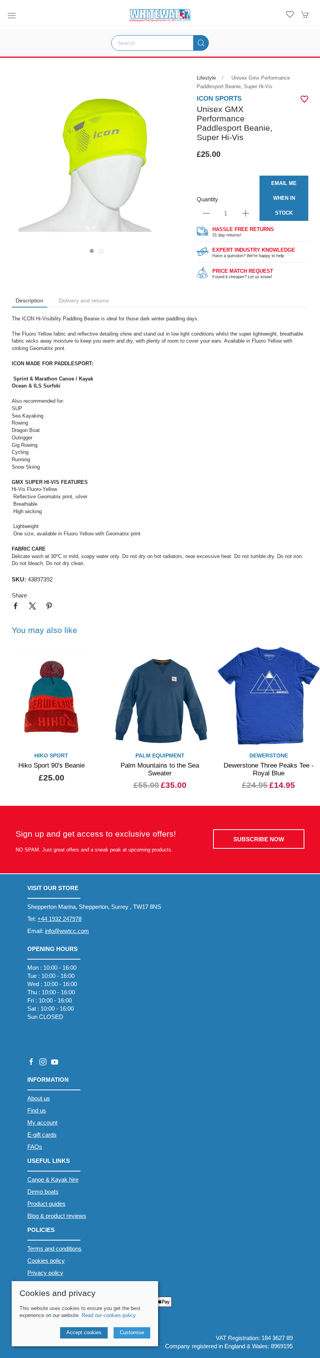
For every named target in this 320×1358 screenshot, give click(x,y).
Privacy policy (45, 1272)
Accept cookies (83, 1332)
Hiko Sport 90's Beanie (51, 765)
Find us (36, 1110)
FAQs (34, 1146)
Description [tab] (29, 300)
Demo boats (43, 1191)
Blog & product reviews (56, 1215)
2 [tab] (103, 253)
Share (19, 595)
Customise (132, 1332)
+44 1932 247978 (59, 918)
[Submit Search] (201, 43)
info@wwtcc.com (67, 931)
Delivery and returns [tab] (84, 300)
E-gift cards (42, 1134)
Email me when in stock (284, 198)
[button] (12, 15)
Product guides (46, 1203)
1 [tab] (94, 253)
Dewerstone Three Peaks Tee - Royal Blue (269, 769)
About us (38, 1098)
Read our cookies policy (109, 1315)
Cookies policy (46, 1260)
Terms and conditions (54, 1248)
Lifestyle (206, 78)
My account (42, 1122)
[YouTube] (55, 1062)
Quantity (207, 199)
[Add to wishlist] (92, 655)
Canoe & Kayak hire (52, 1179)
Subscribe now (258, 839)
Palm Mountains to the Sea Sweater (160, 769)
